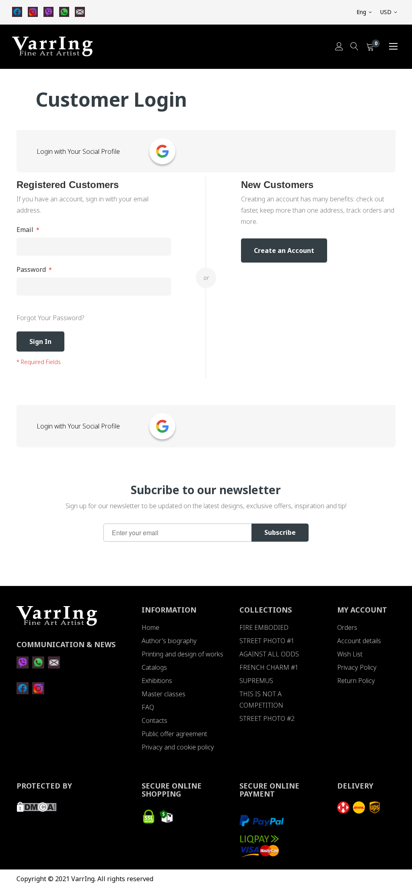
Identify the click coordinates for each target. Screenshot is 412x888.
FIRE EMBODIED (263, 627)
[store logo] (52, 47)
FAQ (148, 707)
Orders (347, 627)
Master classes (163, 693)
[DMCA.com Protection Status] (36, 809)
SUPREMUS (256, 680)
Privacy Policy (357, 667)
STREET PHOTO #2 (267, 718)
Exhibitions (157, 680)
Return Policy (356, 680)
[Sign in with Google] (162, 151)
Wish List (350, 654)
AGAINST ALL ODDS (269, 654)
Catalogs (154, 667)
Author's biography (169, 640)
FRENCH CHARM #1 (269, 667)
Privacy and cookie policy (178, 747)
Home (150, 627)
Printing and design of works (182, 654)
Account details (359, 640)
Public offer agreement (174, 733)
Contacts (154, 720)
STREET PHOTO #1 (267, 640)
